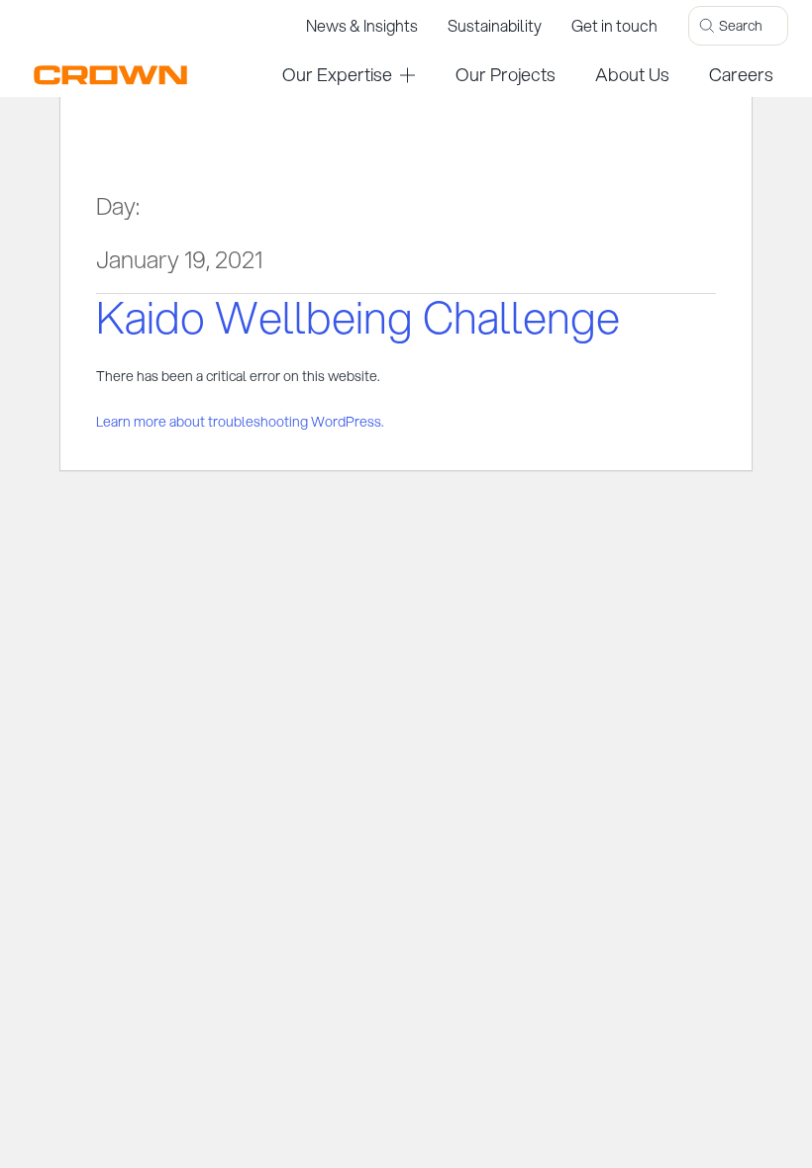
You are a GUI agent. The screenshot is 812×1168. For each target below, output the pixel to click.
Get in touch (614, 25)
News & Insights (362, 25)
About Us (632, 74)
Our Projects (506, 74)
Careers (741, 74)
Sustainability (495, 25)
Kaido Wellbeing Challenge (358, 317)
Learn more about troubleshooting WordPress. (239, 422)
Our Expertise (337, 74)
